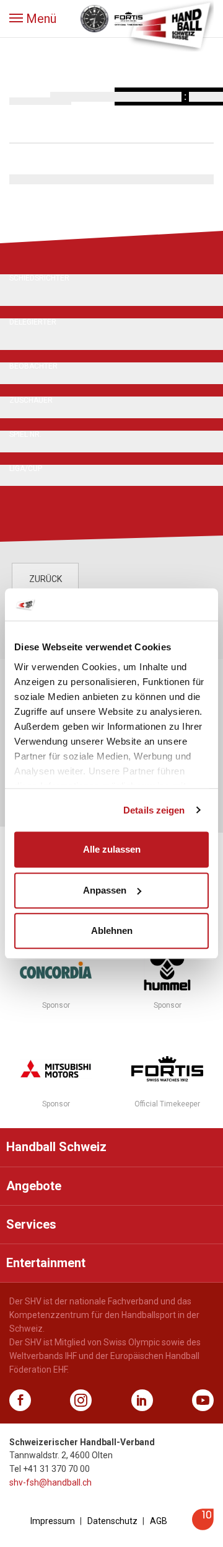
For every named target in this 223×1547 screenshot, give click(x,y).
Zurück (45, 579)
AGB (158, 1521)
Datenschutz (112, 1521)
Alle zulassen (112, 849)
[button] (32, 18)
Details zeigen (154, 810)
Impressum (52, 1521)
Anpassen (104, 890)
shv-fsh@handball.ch (50, 1482)
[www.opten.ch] (203, 1527)
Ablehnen (112, 930)
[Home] (170, 25)
